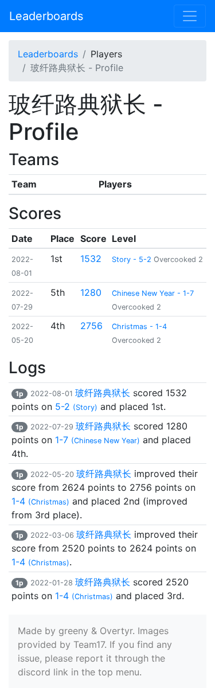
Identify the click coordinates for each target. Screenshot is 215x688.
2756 (91, 325)
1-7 (97, 439)
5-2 (76, 406)
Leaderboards (46, 16)
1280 (90, 292)
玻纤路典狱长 (102, 392)
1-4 (40, 501)
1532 (90, 258)
